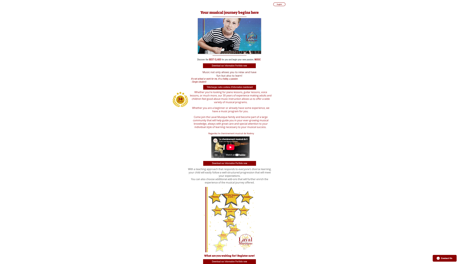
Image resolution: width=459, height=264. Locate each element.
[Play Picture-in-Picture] (253, 50)
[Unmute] (205, 50)
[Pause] (200, 50)
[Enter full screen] (257, 50)
